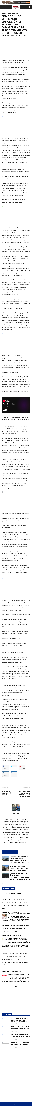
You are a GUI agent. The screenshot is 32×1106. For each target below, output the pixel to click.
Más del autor (23, 852)
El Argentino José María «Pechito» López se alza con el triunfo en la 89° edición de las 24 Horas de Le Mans (23, 794)
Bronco (7, 11)
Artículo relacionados (9, 852)
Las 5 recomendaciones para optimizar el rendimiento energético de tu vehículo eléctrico (19, 859)
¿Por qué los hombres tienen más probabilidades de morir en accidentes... (20, 1036)
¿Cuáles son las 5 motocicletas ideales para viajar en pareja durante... (20, 1044)
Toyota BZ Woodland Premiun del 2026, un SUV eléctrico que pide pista (19, 868)
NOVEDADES (14, 13)
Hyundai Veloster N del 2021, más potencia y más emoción (8, 792)
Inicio (3, 11)
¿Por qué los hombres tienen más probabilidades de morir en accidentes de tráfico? (20, 876)
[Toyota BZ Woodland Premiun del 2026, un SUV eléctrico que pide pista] (5, 868)
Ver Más (16, 986)
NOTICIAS (9, 13)
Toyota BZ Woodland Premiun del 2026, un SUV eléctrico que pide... (20, 1028)
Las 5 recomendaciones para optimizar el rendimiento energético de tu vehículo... (19, 1020)
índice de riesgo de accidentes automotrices (5, 876)
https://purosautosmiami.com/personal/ (16, 815)
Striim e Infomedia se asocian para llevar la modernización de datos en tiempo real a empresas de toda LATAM (15, 928)
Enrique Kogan (6, 35)
